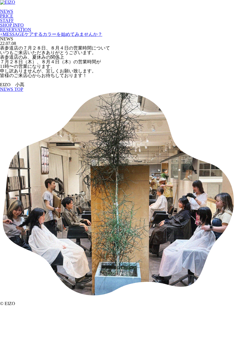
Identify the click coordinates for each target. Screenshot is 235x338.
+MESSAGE (51, 34)
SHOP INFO (12, 25)
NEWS (6, 11)
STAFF (7, 20)
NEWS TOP (11, 89)
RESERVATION (15, 29)
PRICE (6, 15)
